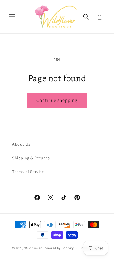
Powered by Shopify (58, 248)
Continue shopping (57, 100)
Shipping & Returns (31, 158)
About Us (21, 144)
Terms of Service (28, 171)
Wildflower (33, 248)
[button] (12, 16)
